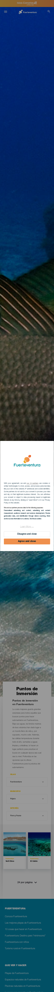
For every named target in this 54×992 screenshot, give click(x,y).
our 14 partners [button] (32, 483)
